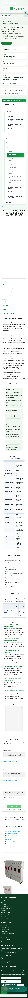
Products (8, 19)
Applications (7, 293)
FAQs (4, 301)
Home (2, 19)
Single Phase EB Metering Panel (14, 841)
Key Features (7, 285)
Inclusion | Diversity (5, 912)
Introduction (7, 281)
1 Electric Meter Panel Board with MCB (15, 150)
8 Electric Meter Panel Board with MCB (16, 181)
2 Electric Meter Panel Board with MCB (16, 155)
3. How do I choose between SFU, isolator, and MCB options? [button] (14, 713)
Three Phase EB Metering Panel (14, 844)
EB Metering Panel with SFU (12, 833)
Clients (3, 941)
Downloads (12, 3)
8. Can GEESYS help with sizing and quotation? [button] (14, 729)
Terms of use (4, 931)
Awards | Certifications (6, 908)
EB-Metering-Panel (9, 104)
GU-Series (8, 111)
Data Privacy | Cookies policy (8, 914)
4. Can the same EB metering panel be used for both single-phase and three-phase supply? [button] (14, 716)
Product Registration (6, 929)
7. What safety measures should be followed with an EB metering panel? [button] (14, 726)
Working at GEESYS (5, 939)
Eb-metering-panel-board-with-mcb (15, 115)
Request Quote (6, 43)
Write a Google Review (14, 809)
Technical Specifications (10, 289)
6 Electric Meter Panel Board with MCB (16, 172)
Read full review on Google (10, 761)
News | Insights (4, 918)
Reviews (5, 305)
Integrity (3, 902)
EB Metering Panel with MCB (13, 831)
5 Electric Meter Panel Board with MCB (16, 168)
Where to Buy (4, 935)
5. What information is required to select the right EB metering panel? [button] (14, 720)
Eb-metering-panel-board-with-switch (15, 129)
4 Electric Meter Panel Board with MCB (16, 164)
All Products (4, 925)
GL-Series (8, 108)
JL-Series (8, 138)
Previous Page (6, 15)
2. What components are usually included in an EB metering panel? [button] (14, 710)
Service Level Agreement (7, 933)
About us (3, 900)
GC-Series (9, 135)
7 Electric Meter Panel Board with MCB (16, 177)
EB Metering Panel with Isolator (13, 835)
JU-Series (8, 202)
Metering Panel (10, 846)
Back (3, 206)
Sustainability (4, 910)
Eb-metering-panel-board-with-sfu (15, 120)
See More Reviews (14, 806)
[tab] (14, 707)
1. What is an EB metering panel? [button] (14, 707)
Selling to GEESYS (5, 927)
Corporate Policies (5, 916)
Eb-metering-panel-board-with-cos (15, 124)
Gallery (6, 3)
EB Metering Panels (7, 21)
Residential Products (18, 19)
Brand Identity (4, 906)
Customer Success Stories (7, 937)
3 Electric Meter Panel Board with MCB (16, 159)
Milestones (3, 904)
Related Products (8, 313)
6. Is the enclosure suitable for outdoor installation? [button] (14, 723)
